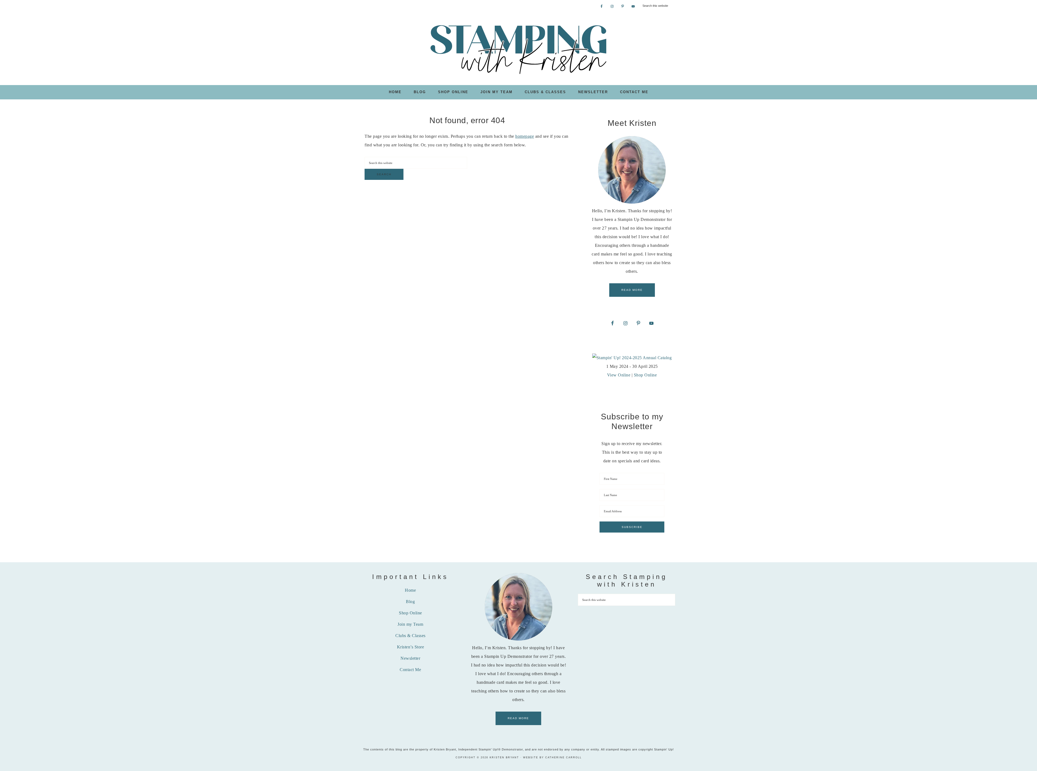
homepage (524, 136)
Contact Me (410, 669)
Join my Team (410, 624)
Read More (632, 289)
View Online (619, 375)
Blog (410, 601)
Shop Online (645, 375)
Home (410, 590)
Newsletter (410, 658)
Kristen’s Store (410, 647)
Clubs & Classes (410, 635)
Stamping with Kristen (518, 48)
